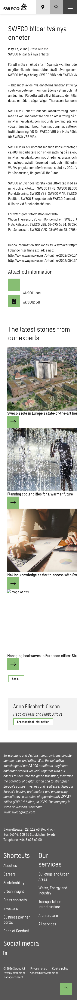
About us (10, 865)
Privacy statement (14, 973)
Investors (10, 908)
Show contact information (33, 722)
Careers (9, 874)
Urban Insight (13, 891)
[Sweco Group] (15, 6)
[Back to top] (66, 989)
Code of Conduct (16, 930)
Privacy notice (38, 968)
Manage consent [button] (13, 977)
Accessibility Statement (44, 973)
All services (47, 924)
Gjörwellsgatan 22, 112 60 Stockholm (29, 829)
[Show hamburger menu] (70, 7)
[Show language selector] (43, 7)
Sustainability (13, 882)
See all (16, 679)
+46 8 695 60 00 (30, 839)
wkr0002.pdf (31, 302)
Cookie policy (60, 968)
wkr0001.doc (32, 293)
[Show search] (56, 7)
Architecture (48, 915)
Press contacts (15, 899)
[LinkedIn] (6, 953)
